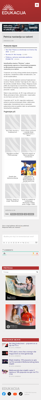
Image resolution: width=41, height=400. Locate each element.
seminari (30, 214)
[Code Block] (21, 242)
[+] (28, 242)
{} (25, 242)
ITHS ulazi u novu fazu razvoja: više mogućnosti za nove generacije (22, 353)
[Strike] (11, 242)
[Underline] (9, 242)
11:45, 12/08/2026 (15, 376)
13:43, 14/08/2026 (15, 356)
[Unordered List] (16, 242)
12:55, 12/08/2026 (15, 366)
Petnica (13, 214)
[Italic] (6, 242)
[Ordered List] (13, 242)
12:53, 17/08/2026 (15, 347)
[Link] (23, 242)
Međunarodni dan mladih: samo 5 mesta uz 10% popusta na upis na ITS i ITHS (24, 372)
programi (19, 214)
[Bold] (4, 242)
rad (25, 214)
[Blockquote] (18, 242)
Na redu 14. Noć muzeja (13, 54)
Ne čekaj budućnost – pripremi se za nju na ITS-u (23, 344)
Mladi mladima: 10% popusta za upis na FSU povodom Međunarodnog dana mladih (24, 362)
